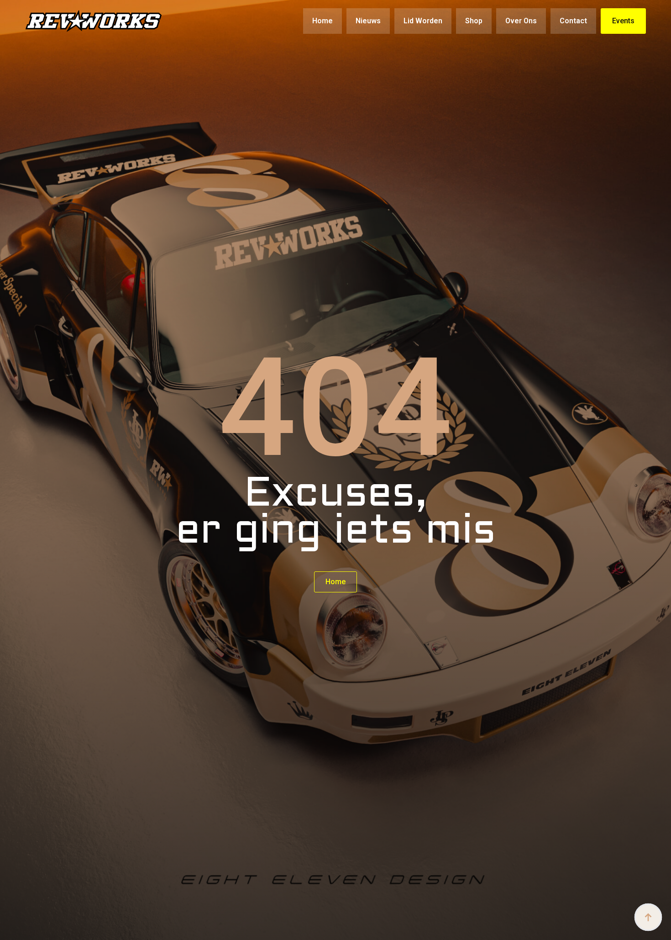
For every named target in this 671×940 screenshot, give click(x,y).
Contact (573, 20)
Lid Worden (423, 20)
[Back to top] (648, 917)
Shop (473, 20)
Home (322, 20)
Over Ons (521, 20)
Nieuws (368, 20)
